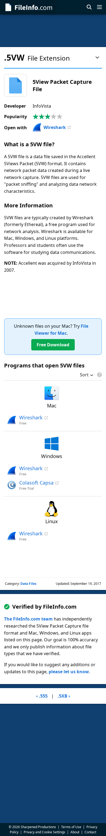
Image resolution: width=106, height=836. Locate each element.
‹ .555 (42, 696)
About (74, 832)
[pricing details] (99, 375)
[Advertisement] (53, 30)
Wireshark (54, 127)
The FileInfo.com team (28, 619)
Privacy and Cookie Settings (44, 832)
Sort (84, 375)
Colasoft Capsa (36, 482)
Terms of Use (71, 827)
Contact (90, 832)
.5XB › (64, 696)
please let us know (69, 672)
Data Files (28, 583)
